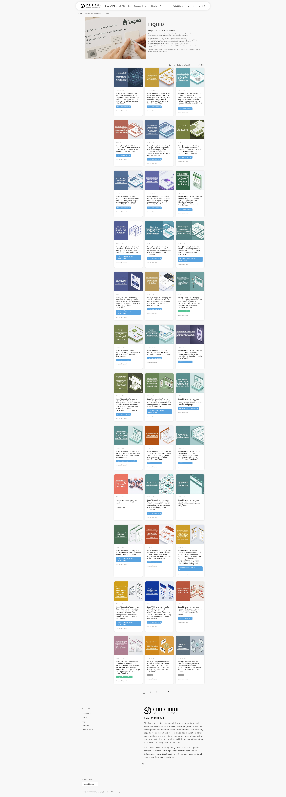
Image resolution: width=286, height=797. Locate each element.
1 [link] (144, 692)
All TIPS (85, 717)
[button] (111, 6)
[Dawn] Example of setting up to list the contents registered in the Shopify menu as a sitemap (128, 552)
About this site (87, 729)
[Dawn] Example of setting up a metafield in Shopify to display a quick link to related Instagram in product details (128, 454)
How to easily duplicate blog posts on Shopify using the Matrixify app (126, 502)
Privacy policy (115, 792)
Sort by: (172, 65)
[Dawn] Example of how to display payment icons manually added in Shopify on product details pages (128, 353)
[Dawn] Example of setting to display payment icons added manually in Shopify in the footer (159, 352)
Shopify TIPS (86, 713)
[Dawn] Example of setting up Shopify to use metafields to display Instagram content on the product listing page (190, 402)
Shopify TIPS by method (93, 13)
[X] (160, 6)
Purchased (86, 725)
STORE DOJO (91, 792)
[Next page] (174, 692)
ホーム (80, 13)
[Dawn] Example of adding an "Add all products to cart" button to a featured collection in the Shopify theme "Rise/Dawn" (128, 148)
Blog (83, 721)
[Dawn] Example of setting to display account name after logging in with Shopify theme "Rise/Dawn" (189, 503)
